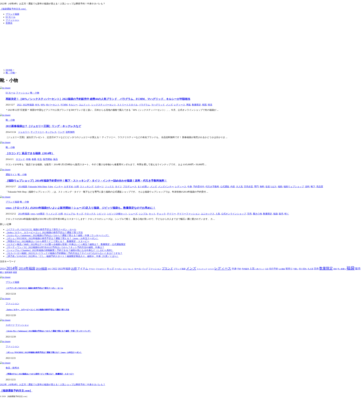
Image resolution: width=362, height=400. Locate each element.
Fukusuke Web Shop (37, 186)
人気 (218, 214)
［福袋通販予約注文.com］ (13, 9)
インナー (58, 186)
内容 (232, 186)
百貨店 (9, 23)
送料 (307, 186)
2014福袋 (22, 186)
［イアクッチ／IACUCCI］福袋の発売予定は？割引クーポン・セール (41, 229)
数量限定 (196, 105)
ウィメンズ (51, 214)
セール (137, 268)
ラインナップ (202, 269)
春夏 (34, 159)
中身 (189, 186)
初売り (289, 268)
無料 (262, 186)
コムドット (84, 105)
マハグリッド (158, 105)
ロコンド (20, 159)
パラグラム (144, 105)
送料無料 (70, 132)
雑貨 (15, 272)
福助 (280, 186)
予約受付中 (198, 186)
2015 (50, 269)
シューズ (132, 214)
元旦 (267, 269)
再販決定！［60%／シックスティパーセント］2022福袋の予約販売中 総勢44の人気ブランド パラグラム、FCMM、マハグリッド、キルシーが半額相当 (98, 98)
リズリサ (211, 269)
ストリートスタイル (127, 105)
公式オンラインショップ (233, 214)
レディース (179, 105)
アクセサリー (101, 269)
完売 (249, 214)
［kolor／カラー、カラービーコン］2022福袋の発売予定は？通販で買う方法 (44, 232)
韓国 (204, 105)
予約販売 (245, 269)
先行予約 (273, 268)
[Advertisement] (181, 47)
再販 (188, 105)
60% (43, 105)
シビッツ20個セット (117, 214)
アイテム (82, 268)
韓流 (210, 105)
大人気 (239, 186)
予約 (239, 269)
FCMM (64, 105)
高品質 (319, 186)
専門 (256, 186)
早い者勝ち (341, 269)
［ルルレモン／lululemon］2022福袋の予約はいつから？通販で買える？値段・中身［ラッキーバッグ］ (58, 235)
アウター (92, 269)
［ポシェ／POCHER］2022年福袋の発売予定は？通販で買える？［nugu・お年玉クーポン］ (52, 238)
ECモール (10, 17)
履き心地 (257, 214)
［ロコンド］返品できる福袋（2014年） (30, 153)
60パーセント (53, 105)
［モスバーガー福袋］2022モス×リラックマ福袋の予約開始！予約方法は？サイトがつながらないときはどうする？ (64, 253)
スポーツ (99, 186)
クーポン (118, 269)
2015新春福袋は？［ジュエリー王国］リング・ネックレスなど (43, 126)
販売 (281, 214)
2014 (3, 268)
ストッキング (86, 186)
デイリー (171, 214)
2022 (19, 105)
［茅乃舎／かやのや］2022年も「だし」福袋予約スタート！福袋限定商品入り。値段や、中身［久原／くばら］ (62, 256)
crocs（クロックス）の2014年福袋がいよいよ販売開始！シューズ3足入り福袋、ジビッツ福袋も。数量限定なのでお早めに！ (81, 207)
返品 (55, 159)
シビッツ (101, 214)
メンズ (169, 105)
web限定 (40, 214)
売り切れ (303, 269)
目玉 (39, 159)
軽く (287, 214)
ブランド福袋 (12, 14)
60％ (37, 105)
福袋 (275, 214)
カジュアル (69, 214)
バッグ (145, 268)
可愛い (295, 269)
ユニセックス (207, 214)
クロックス (90, 214)
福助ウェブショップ (294, 186)
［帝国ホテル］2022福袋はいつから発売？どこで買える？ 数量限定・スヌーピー (47, 241)
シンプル (143, 214)
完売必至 (248, 186)
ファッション (12, 20)
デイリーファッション (188, 214)
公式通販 (224, 186)
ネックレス (51, 132)
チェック (161, 214)
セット (152, 214)
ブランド (167, 268)
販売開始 (47, 159)
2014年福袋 (23, 214)
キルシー (73, 105)
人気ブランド (260, 269)
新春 (335, 269)
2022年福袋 (28, 105)
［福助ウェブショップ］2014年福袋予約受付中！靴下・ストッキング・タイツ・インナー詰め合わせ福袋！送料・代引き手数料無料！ (86, 180)
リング (61, 132)
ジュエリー (23, 132)
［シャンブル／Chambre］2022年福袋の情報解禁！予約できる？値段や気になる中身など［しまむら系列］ (59, 250)
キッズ (79, 214)
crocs (33, 214)
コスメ (125, 269)
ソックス (109, 186)
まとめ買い (143, 186)
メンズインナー (166, 186)
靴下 (313, 186)
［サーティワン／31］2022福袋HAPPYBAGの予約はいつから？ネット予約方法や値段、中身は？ (55, 247)
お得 (76, 186)
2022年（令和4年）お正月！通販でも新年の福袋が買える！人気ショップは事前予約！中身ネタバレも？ (52, 384)
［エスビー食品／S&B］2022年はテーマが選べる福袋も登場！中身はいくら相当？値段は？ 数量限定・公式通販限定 (66, 244)
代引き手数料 (212, 186)
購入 (2, 272)
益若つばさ (271, 186)
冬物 (28, 159)
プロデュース (129, 186)
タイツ (118, 186)
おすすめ (68, 186)
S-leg (50, 186)
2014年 (12, 268)
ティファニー (37, 132)
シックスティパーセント (103, 105)
